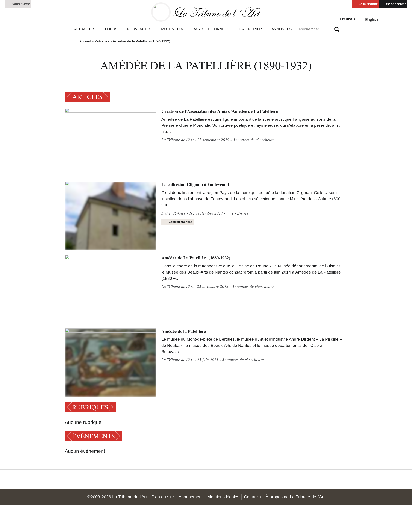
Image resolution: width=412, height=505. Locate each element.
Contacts (252, 496)
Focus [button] (111, 29)
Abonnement (191, 496)
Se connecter (395, 4)
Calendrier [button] (250, 29)
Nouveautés (139, 29)
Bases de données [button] (211, 29)
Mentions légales (223, 496)
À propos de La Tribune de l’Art (295, 496)
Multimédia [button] (172, 29)
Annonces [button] (281, 29)
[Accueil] (206, 12)
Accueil (85, 41)
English (371, 19)
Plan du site (162, 496)
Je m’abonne (368, 4)
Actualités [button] (84, 29)
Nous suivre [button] (20, 4)
